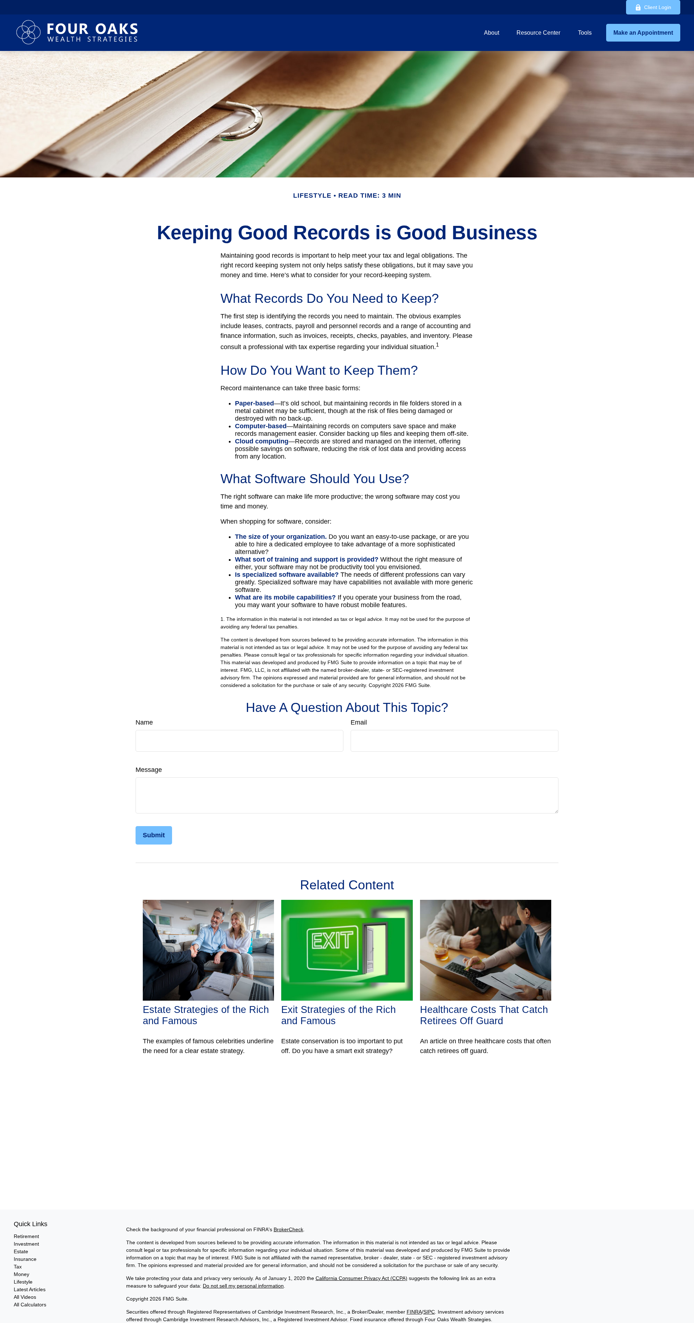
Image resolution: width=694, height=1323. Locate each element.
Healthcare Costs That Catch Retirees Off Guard (484, 1015)
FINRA (414, 1312)
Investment (26, 1244)
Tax (18, 1267)
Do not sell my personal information (243, 1286)
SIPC (429, 1312)
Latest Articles (30, 1289)
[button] (491, 32)
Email (359, 722)
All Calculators (30, 1304)
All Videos (25, 1297)
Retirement (26, 1236)
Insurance (25, 1259)
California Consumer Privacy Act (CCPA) (361, 1278)
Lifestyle (23, 1282)
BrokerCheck (288, 1229)
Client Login (657, 7)
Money (21, 1274)
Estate (21, 1251)
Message (149, 769)
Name (144, 722)
